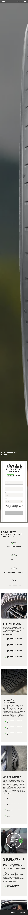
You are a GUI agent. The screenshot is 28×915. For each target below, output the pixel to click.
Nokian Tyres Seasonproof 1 (15, 721)
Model (6, 492)
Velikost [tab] (18, 475)
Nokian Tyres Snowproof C (14, 657)
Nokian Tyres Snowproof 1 (14, 639)
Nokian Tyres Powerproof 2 (14, 815)
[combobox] (14, 482)
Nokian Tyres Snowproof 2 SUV (14, 651)
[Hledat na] (21, 1)
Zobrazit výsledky (15, 513)
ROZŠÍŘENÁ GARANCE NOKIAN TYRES (13, 886)
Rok (5, 486)
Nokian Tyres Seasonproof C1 (15, 727)
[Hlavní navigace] (25, 1)
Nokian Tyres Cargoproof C (14, 809)
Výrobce (6, 479)
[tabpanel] (14, 499)
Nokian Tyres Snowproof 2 (14, 645)
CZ (18, 1)
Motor (6, 498)
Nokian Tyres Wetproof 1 (14, 797)
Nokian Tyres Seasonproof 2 (15, 733)
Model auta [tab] (11, 475)
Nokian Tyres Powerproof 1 (14, 803)
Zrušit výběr (14, 517)
